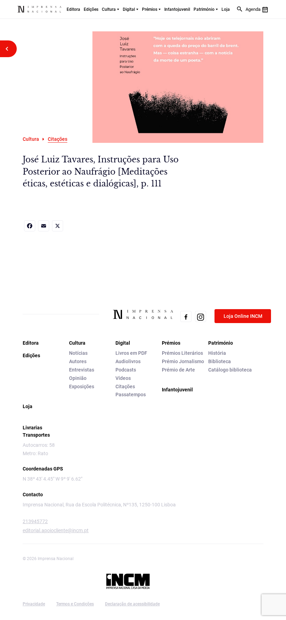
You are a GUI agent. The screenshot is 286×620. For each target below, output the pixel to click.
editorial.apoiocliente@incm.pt (56, 530)
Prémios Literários (182, 353)
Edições (91, 9)
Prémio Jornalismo (183, 361)
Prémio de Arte (178, 370)
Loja (225, 9)
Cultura (109, 9)
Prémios (149, 9)
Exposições (81, 386)
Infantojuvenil (177, 9)
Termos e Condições (75, 604)
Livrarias (32, 427)
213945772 (35, 521)
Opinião (77, 378)
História (217, 353)
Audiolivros (128, 361)
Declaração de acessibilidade (132, 604)
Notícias (78, 353)
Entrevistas (81, 370)
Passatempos (130, 394)
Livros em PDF (131, 353)
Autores (77, 361)
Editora (73, 9)
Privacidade (34, 604)
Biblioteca (219, 361)
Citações (125, 386)
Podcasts (125, 370)
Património (204, 9)
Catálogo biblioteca (230, 370)
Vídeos (123, 378)
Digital (129, 9)
